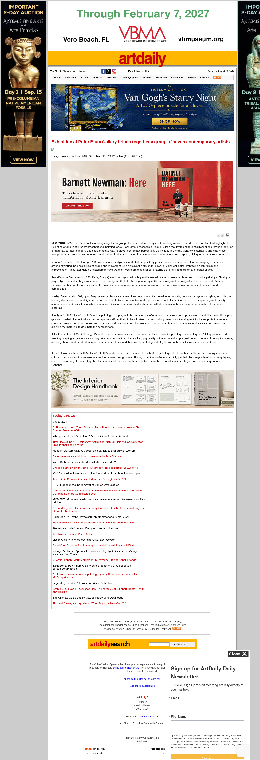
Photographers (131, 77)
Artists (85, 77)
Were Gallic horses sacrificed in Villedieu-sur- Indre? (84, 462)
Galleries (98, 77)
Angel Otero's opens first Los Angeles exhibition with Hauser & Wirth (94, 545)
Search (192, 77)
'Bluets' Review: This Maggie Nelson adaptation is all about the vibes (94, 522)
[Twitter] (108, 72)
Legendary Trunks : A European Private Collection (82, 583)
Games (147, 77)
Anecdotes (109, 629)
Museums (112, 77)
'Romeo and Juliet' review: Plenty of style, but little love (85, 528)
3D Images (153, 629)
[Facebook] (103, 72)
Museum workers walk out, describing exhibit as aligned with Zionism (94, 450)
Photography (174, 621)
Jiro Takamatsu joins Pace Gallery (73, 533)
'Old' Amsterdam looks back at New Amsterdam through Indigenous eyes (96, 473)
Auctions (171, 625)
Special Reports (140, 625)
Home (57, 77)
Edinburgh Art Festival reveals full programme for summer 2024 (91, 516)
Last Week (71, 77)
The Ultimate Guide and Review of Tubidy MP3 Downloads (88, 597)
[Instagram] (114, 72)
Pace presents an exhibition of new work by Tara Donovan (88, 456)
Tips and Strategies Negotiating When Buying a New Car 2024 (90, 603)
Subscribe (161, 77)
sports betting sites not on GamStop (142, 679)
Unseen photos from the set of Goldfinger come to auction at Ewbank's (95, 467)
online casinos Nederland (126, 667)
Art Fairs (181, 625)
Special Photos (123, 625)
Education (130, 629)
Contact (204, 77)
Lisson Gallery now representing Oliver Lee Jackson (84, 539)
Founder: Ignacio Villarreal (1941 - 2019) (142, 705)
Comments (177, 77)
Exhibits (119, 621)
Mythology (141, 629)
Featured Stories (158, 625)
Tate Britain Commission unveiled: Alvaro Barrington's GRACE (90, 479)
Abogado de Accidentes (142, 686)
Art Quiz (120, 629)
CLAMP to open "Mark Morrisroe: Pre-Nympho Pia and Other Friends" (95, 559)
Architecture (160, 621)
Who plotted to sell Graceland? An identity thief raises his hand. (91, 436)
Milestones (136, 621)
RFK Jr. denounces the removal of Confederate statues (86, 484)
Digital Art (148, 621)
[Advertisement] (189, 440)
